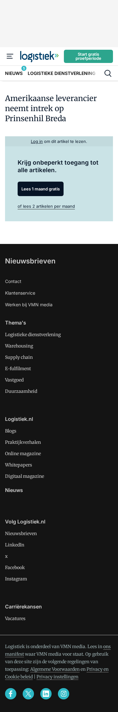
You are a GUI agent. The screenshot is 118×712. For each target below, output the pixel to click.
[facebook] (10, 693)
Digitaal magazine (24, 476)
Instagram (16, 579)
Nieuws (14, 490)
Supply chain (19, 357)
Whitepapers (18, 465)
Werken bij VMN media (29, 304)
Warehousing (19, 346)
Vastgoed (14, 380)
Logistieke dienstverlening (33, 334)
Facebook (15, 567)
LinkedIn (14, 545)
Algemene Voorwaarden (55, 669)
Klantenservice (20, 293)
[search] (108, 73)
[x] (28, 693)
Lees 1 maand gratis (40, 188)
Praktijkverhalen (23, 442)
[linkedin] (46, 693)
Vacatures (15, 618)
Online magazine (23, 453)
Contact (13, 281)
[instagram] (63, 693)
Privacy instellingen (57, 677)
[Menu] (10, 56)
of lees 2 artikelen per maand (46, 206)
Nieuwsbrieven (30, 261)
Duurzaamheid (21, 391)
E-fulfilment (18, 368)
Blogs (10, 431)
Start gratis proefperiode (88, 56)
